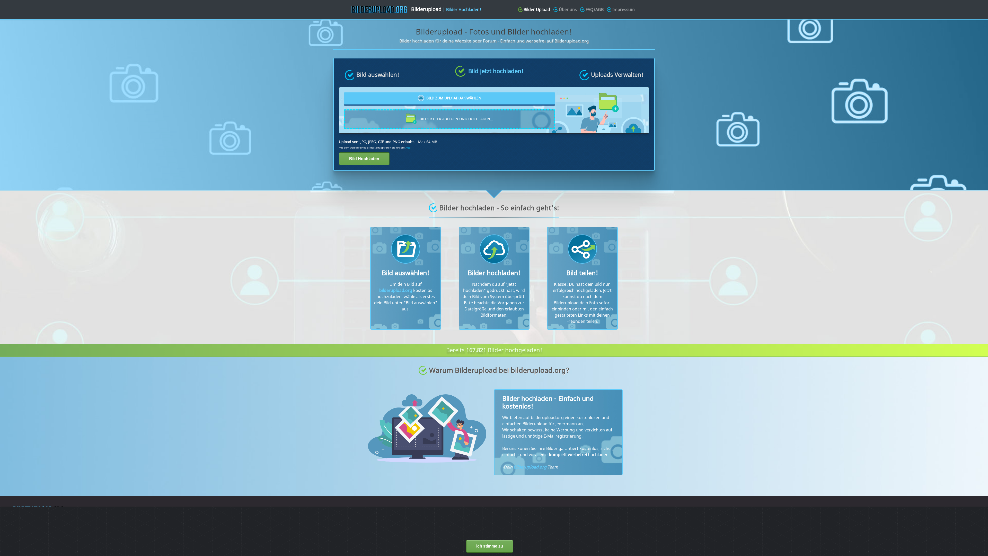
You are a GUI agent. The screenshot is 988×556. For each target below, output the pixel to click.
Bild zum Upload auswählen (453, 98)
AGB (408, 147)
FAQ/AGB (595, 9)
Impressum (623, 9)
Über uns (568, 9)
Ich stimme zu (489, 546)
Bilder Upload (537, 9)
